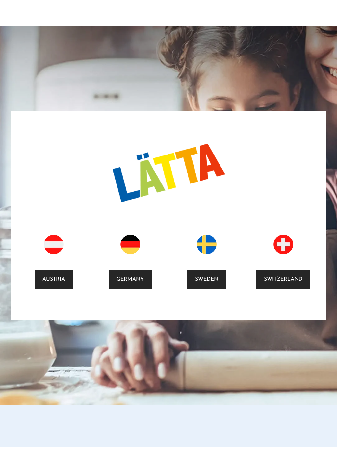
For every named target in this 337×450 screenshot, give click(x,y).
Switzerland (283, 279)
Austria (53, 279)
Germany (130, 279)
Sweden (206, 279)
